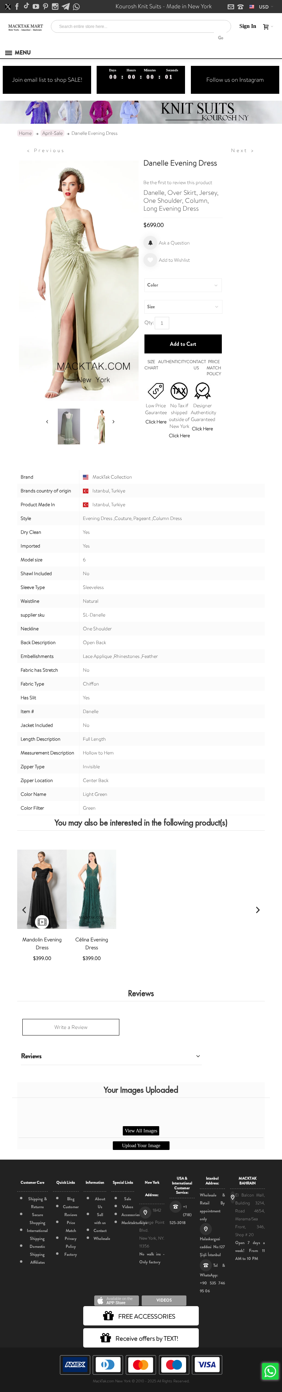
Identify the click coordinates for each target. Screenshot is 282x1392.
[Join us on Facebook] (17, 6)
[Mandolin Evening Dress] (42, 889)
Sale (127, 1199)
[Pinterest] (46, 6)
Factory (70, 1254)
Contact (100, 1231)
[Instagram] (55, 6)
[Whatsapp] (76, 7)
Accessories (130, 1215)
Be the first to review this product (177, 182)
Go (220, 37)
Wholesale (102, 1238)
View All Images (141, 1130)
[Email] (231, 7)
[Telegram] (66, 6)
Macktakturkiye (134, 1223)
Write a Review (70, 1027)
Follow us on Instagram (235, 80)
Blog (71, 1199)
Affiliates (37, 1262)
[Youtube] (36, 6)
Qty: (149, 322)
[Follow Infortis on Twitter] (8, 6)
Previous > (46, 150)
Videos (127, 1207)
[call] (240, 7)
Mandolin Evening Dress (42, 943)
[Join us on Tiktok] (27, 6)
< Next (243, 150)
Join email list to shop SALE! (47, 80)
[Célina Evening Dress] (91, 889)
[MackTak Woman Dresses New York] (25, 27)
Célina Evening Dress (91, 943)
